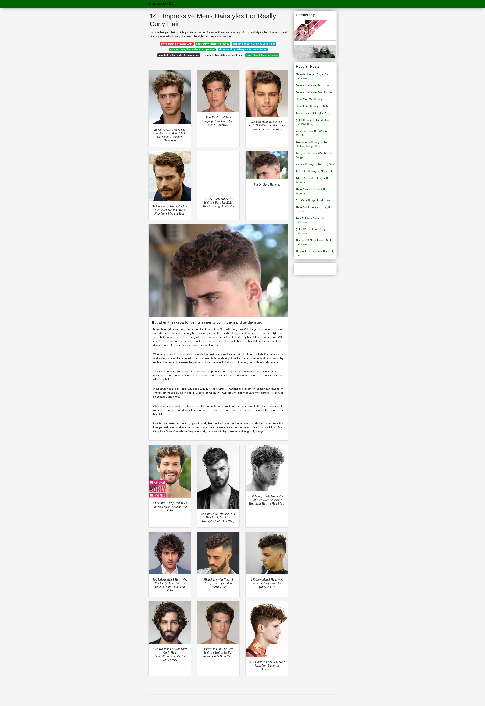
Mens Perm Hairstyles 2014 (312, 106)
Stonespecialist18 (160, 3)
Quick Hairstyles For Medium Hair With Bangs (313, 122)
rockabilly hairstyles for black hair (223, 55)
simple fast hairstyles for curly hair (178, 55)
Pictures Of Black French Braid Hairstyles (314, 242)
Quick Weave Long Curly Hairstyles (310, 231)
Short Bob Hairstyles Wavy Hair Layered (314, 209)
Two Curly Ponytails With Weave (315, 200)
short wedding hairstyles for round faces (242, 49)
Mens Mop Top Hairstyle (310, 99)
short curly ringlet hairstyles (212, 43)
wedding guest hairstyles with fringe (254, 43)
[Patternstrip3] (315, 29)
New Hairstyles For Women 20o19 (312, 133)
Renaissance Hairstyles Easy (313, 113)
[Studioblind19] (315, 51)
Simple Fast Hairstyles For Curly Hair (315, 253)
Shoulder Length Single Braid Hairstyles (313, 76)
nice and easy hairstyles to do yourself (192, 49)
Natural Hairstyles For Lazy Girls (315, 164)
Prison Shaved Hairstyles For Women (313, 180)
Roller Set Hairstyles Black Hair (314, 171)
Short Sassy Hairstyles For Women (311, 191)
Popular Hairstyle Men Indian (313, 85)
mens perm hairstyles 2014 (176, 43)
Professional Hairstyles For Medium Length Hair (312, 144)
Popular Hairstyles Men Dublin (314, 92)
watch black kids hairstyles (262, 55)
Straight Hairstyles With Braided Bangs (314, 155)
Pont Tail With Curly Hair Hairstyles (310, 220)
